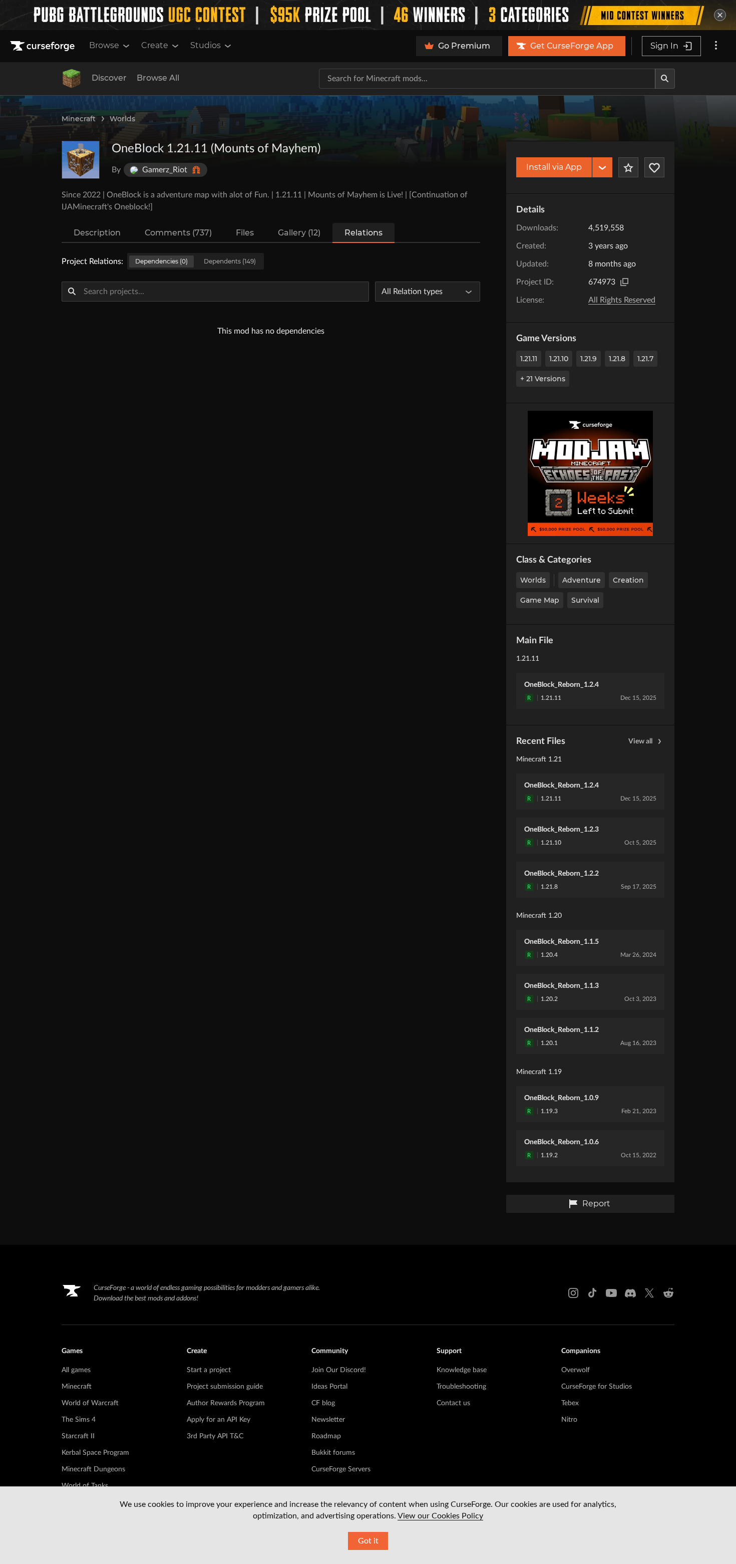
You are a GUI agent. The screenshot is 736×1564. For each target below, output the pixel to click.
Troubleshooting (461, 1386)
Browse (104, 45)
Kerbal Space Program (95, 1452)
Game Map (539, 600)
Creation (628, 580)
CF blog (323, 1403)
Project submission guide (225, 1386)
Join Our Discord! (338, 1370)
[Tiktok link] (592, 1293)
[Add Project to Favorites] (628, 167)
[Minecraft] (72, 79)
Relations (363, 232)
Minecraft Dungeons (93, 1469)
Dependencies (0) (161, 261)
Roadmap (326, 1436)
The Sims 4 (79, 1419)
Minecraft (79, 118)
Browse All (158, 78)
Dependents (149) (230, 261)
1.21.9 (588, 358)
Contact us (453, 1403)
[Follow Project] (654, 167)
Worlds (122, 118)
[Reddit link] (668, 1293)
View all (640, 741)
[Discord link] (630, 1293)
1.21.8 (617, 358)
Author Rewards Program (226, 1403)
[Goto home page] (43, 46)
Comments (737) (178, 232)
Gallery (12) (299, 232)
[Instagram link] (573, 1293)
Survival (585, 600)
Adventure (581, 580)
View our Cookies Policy (440, 1516)
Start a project (209, 1370)
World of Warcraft (90, 1403)
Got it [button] (368, 1541)
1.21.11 (528, 358)
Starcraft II (78, 1436)
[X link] (649, 1293)
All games (76, 1370)
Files (245, 232)
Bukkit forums (333, 1452)
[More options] (716, 46)
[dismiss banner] (720, 15)
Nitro (569, 1419)
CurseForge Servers (341, 1469)
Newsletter (328, 1419)
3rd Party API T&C (215, 1436)
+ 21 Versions (542, 378)
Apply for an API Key (218, 1419)
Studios (205, 45)
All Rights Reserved (621, 300)
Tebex (570, 1403)
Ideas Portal (329, 1386)
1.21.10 (558, 358)
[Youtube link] (611, 1293)
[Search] (665, 79)
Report (596, 1203)
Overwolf (575, 1370)
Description (97, 232)
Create (154, 45)
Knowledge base (462, 1370)
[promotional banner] (368, 15)
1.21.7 (645, 358)
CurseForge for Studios (596, 1386)
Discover (109, 78)
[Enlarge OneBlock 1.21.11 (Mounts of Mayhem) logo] (81, 160)
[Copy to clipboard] (624, 282)
